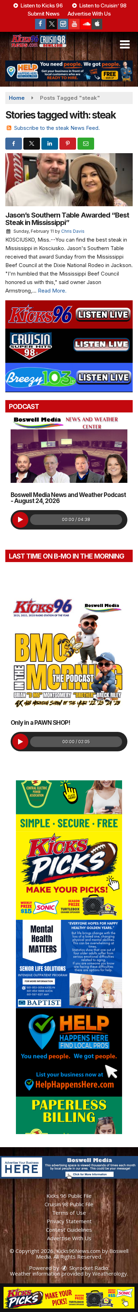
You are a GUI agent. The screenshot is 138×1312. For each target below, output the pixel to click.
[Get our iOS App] (97, 24)
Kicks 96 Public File (69, 1195)
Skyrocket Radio (88, 1267)
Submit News (43, 13)
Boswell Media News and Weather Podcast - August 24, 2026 (68, 497)
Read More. (52, 290)
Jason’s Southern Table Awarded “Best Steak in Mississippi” (67, 219)
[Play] (20, 520)
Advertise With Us (89, 13)
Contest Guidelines (69, 1229)
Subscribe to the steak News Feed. (57, 128)
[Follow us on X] (51, 24)
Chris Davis (73, 231)
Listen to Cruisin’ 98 (102, 5)
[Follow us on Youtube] (74, 24)
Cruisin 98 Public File (69, 1204)
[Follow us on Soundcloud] (85, 24)
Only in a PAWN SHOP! (40, 722)
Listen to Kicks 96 (41, 5)
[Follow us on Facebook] (40, 24)
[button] (125, 44)
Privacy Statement (69, 1221)
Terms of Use (69, 1212)
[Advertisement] (69, 70)
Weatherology (109, 1273)
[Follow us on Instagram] (63, 24)
